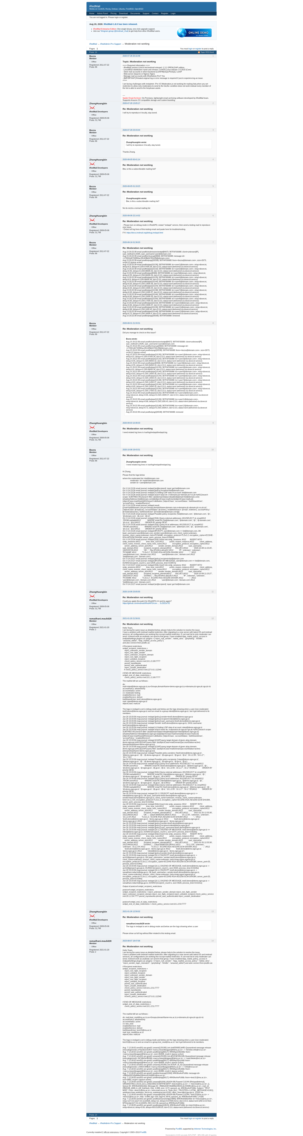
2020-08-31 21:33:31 (131, 323)
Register (164, 13)
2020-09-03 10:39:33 (131, 423)
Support (146, 13)
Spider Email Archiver (132, 98)
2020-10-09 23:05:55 (131, 592)
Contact (155, 13)
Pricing (113, 13)
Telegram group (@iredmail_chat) (114, 31)
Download (123, 13)
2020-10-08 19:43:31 (131, 450)
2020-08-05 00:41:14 (131, 159)
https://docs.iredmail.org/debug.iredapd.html (145, 233)
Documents (135, 13)
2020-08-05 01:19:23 (131, 186)
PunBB (179, 1129)
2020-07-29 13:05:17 (131, 103)
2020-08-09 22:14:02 (131, 216)
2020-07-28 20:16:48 (131, 56)
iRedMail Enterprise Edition (104, 29)
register (198, 49)
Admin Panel (102, 13)
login (190, 49)
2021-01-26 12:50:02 (131, 911)
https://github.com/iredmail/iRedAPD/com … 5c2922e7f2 (146, 603)
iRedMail (94, 6)
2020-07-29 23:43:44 (131, 130)
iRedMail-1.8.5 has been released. (121, 24)
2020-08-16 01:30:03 (131, 242)
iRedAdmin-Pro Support (110, 44)
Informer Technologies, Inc (205, 1129)
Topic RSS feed (207, 52)
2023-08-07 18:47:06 (131, 941)
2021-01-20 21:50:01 (131, 618)
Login (173, 13)
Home (91, 13)
